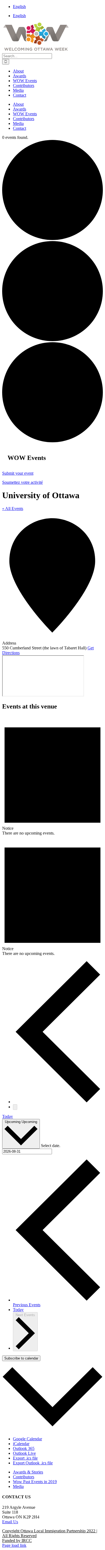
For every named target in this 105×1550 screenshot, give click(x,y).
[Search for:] (27, 56)
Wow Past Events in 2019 (35, 1481)
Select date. (50, 1145)
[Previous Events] (58, 1101)
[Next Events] (15, 1107)
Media (18, 1486)
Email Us (10, 1521)
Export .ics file (25, 1458)
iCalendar (21, 1443)
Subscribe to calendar (21, 1358)
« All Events (12, 508)
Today (7, 1116)
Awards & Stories (28, 1472)
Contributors (23, 1477)
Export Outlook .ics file (33, 1463)
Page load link (14, 1545)
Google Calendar (27, 1439)
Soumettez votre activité (22, 482)
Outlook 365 (23, 1448)
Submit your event (17, 473)
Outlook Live (24, 1453)
